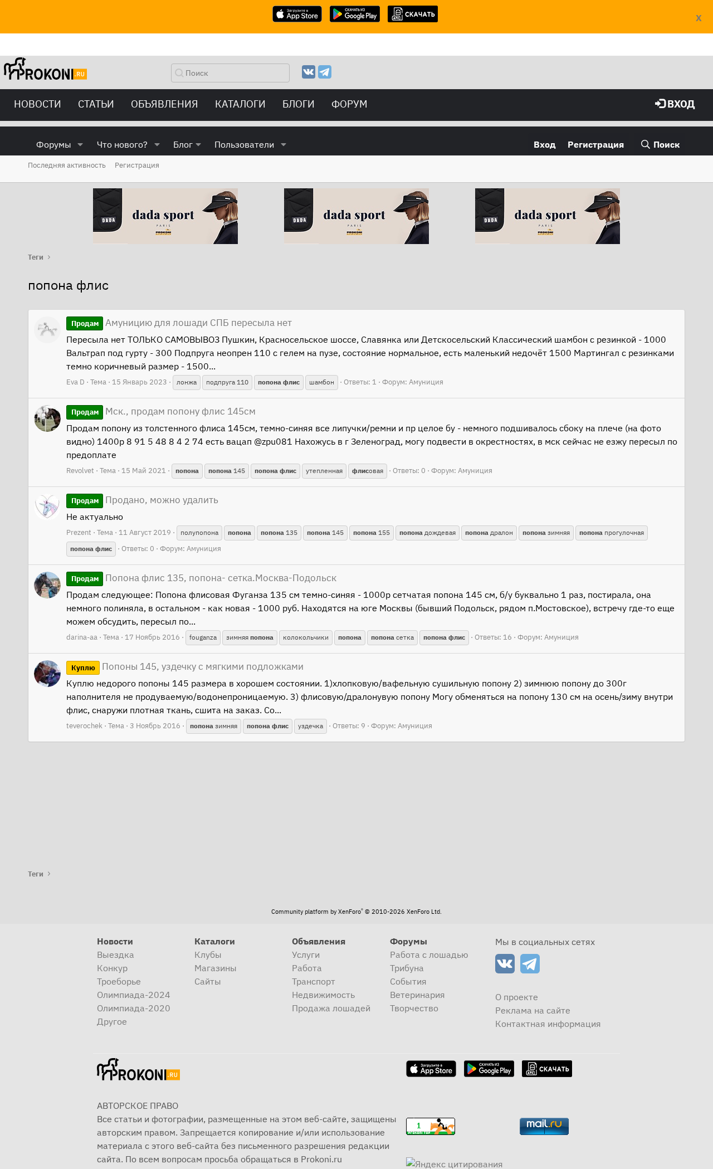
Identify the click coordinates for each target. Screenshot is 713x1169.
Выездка (115, 954)
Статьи (96, 104)
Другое (112, 1021)
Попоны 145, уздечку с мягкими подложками (187, 666)
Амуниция (426, 382)
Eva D (75, 382)
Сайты (207, 981)
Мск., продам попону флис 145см (163, 411)
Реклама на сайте (532, 1010)
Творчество (414, 1008)
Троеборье (119, 981)
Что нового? (122, 144)
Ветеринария (417, 994)
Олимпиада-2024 (133, 994)
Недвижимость (323, 994)
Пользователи (244, 144)
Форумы (53, 144)
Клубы (208, 954)
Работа (307, 967)
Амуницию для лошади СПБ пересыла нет (181, 322)
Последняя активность (67, 165)
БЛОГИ (298, 104)
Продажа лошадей (331, 1008)
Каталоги (240, 104)
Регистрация (137, 165)
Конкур (112, 967)
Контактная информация (548, 1023)
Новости (37, 104)
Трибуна (407, 967)
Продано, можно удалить (144, 500)
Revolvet (80, 470)
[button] (80, 144)
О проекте (516, 996)
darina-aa (81, 637)
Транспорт (313, 981)
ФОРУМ (349, 104)
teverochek (84, 725)
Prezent (78, 532)
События (408, 981)
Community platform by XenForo (356, 911)
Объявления (164, 104)
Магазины (215, 967)
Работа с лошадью (429, 954)
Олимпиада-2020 (133, 1008)
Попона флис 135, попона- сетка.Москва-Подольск (203, 578)
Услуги (306, 954)
